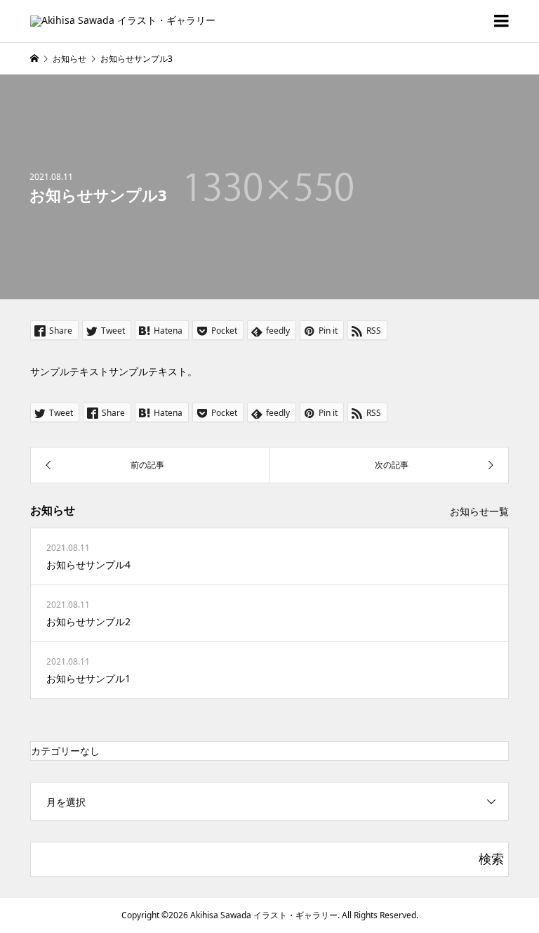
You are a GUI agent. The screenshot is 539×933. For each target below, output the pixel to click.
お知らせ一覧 (479, 511)
